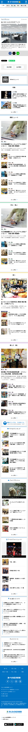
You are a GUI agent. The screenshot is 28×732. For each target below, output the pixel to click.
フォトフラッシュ (5, 19)
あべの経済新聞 (12, 2)
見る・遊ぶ (13, 5)
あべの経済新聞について (7, 687)
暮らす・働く (24, 5)
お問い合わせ (5, 693)
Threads (20, 681)
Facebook (7, 681)
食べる (8, 5)
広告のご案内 (5, 695)
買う (18, 5)
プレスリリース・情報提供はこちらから (10, 689)
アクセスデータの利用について (8, 691)
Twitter (12, 681)
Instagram (16, 681)
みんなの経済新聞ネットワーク (14, 712)
